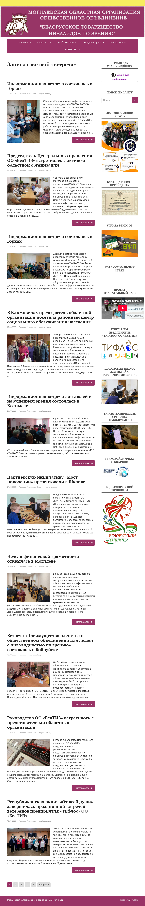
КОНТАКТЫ (71, 49)
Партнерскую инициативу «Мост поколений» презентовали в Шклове (46, 479)
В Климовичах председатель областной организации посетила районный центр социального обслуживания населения (50, 317)
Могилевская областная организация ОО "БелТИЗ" (32, 900)
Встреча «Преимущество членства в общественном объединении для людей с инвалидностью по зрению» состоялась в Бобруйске (50, 642)
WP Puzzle (133, 900)
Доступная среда (92, 42)
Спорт (39, 487)
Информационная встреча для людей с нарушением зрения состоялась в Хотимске (49, 400)
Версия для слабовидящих (120, 77)
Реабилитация (66, 42)
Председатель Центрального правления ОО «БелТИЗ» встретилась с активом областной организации (49, 160)
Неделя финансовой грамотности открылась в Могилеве (43, 559)
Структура (43, 42)
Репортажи (116, 42)
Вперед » (44, 884)
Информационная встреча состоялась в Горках (49, 86)
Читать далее (82, 139)
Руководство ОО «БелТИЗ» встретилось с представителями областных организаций (50, 722)
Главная (23, 42)
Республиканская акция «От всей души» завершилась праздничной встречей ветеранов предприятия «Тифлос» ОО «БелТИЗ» (50, 808)
